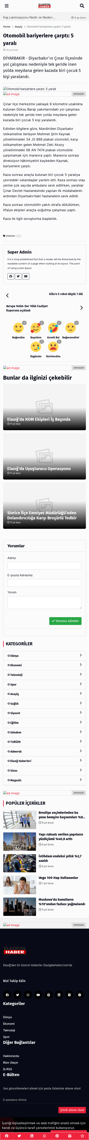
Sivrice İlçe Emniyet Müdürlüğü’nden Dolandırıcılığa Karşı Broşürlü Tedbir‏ (42, 515)
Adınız (11, 558)
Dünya (14, 656)
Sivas (13, 770)
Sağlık (14, 703)
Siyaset (15, 713)
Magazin (15, 780)
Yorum (12, 592)
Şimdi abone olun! (72, 1110)
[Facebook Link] (10, 276)
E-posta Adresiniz (20, 575)
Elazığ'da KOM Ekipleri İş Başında (38, 419)
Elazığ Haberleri (20, 761)
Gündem (15, 732)
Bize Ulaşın (10, 1062)
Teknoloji (16, 675)
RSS (9, 1069)
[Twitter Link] (18, 276)
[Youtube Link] (25, 276)
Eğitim (14, 723)
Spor (13, 684)
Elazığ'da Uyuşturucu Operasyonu (39, 468)
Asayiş (14, 694)
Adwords (16, 751)
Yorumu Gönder (67, 621)
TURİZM (15, 742)
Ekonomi (16, 665)
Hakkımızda (11, 1056)
